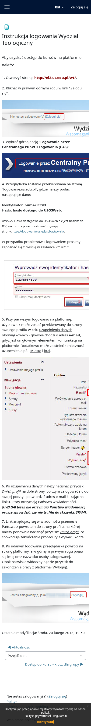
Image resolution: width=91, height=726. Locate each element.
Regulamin (60, 716)
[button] (59, 7)
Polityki (12, 701)
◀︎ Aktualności (19, 647)
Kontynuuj (45, 721)
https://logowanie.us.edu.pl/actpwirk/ (38, 231)
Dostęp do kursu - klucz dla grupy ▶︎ (54, 664)
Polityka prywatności (38, 716)
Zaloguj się (79, 7)
